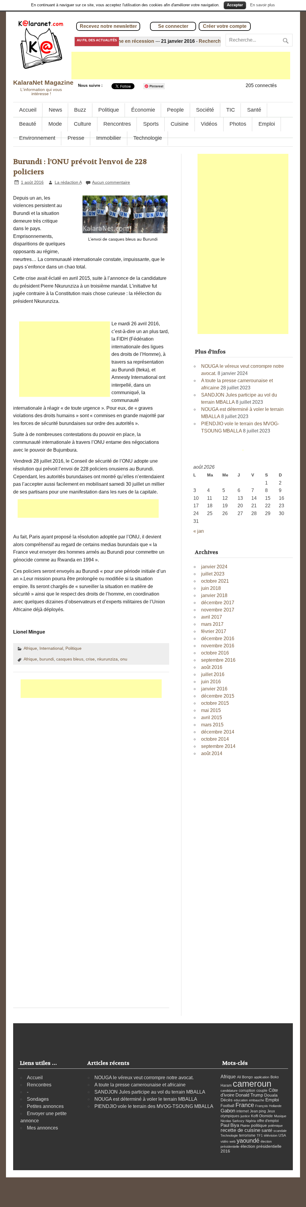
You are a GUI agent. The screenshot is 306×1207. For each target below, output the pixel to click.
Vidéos (209, 124)
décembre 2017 (217, 602)
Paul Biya (230, 1125)
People (175, 110)
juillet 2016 (212, 674)
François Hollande (268, 1106)
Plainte (245, 1125)
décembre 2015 (217, 696)
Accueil (27, 110)
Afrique (30, 648)
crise (90, 659)
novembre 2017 (217, 609)
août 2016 (211, 667)
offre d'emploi (268, 1121)
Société (205, 110)
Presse (76, 138)
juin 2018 (211, 588)
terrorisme (247, 1135)
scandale (280, 1130)
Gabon (228, 1111)
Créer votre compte (225, 26)
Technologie (147, 138)
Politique (108, 110)
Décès (226, 1100)
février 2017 (213, 631)
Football (227, 1105)
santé (266, 1130)
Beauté (27, 124)
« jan (198, 531)
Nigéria (251, 1121)
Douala (271, 1095)
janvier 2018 (214, 595)
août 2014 (211, 753)
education (241, 1100)
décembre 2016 (217, 638)
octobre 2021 (215, 581)
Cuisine (180, 124)
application (261, 1077)
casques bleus (69, 659)
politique (259, 1125)
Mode (55, 124)
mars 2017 (212, 624)
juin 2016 (211, 681)
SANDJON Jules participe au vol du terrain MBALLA (149, 1091)
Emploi (266, 124)
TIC (230, 110)
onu (123, 659)
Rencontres (117, 124)
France (244, 1105)
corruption (247, 1090)
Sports (151, 124)
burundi (46, 659)
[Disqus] (91, 773)
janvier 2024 (214, 566)
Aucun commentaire (111, 182)
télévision (270, 1135)
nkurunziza (107, 659)
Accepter (235, 5)
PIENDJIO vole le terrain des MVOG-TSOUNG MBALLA (153, 1106)
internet (242, 1111)
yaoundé (248, 1140)
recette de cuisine (240, 1130)
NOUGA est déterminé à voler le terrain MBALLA (145, 1099)
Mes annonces (42, 1127)
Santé (254, 110)
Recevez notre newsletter (108, 26)
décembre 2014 (217, 731)
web (232, 1141)
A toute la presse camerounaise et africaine (140, 1084)
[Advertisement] (181, 65)
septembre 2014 (218, 746)
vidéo (224, 1141)
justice (245, 1116)
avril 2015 (211, 717)
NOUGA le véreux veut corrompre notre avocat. (144, 1077)
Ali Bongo (245, 1077)
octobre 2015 (215, 703)
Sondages (38, 1099)
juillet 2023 (212, 573)
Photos (238, 124)
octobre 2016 (215, 652)
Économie (143, 110)
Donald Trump (249, 1094)
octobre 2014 (215, 739)
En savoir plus (262, 5)
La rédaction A (68, 182)
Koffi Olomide (262, 1116)
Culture (82, 124)
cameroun (252, 1083)
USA (282, 1135)
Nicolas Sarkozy (232, 1121)
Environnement (37, 138)
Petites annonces (45, 1106)
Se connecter (173, 26)
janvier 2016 (214, 688)
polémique (275, 1125)
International (51, 648)
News (55, 110)
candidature (229, 1090)
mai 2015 (211, 710)
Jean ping (258, 1111)
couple (261, 1090)
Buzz (80, 110)
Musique (280, 1116)
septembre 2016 (218, 660)
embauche (256, 1100)
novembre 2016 (217, 645)
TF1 (260, 1135)
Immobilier (108, 138)
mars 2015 (212, 724)
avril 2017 (211, 617)
